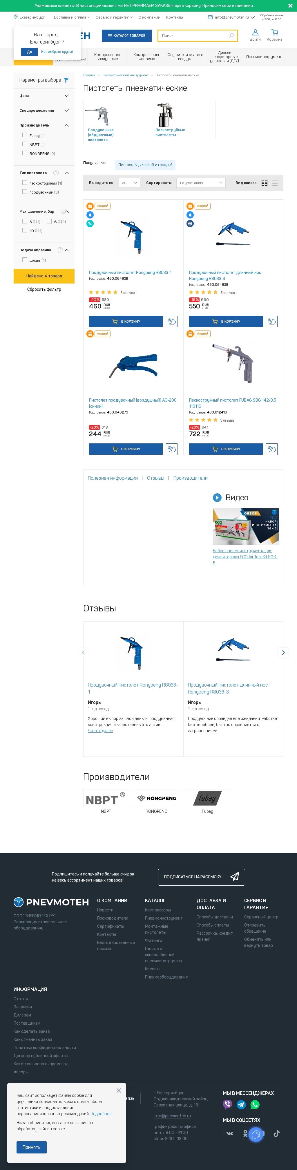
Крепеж (152, 969)
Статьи (21, 998)
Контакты (174, 17)
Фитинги (153, 940)
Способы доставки (215, 917)
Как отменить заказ (33, 1039)
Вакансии (23, 1007)
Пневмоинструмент (164, 918)
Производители (112, 918)
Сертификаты (110, 926)
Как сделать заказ (32, 1031)
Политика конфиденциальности (45, 1047)
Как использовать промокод (41, 1063)
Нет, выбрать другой (57, 52)
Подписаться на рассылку (192, 877)
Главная (89, 75)
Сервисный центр (261, 917)
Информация (30, 989)
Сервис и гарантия (112, 17)
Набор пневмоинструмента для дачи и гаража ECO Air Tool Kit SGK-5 (245, 557)
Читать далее (100, 730)
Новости (105, 910)
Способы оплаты (213, 925)
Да (29, 52)
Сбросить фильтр (44, 289)
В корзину (130, 321)
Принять (32, 1147)
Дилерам (22, 1015)
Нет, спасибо (119, 1090)
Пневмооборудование (166, 977)
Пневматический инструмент (125, 75)
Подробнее (101, 1113)
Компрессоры (158, 910)
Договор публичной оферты (41, 1055)
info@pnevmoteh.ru (232, 17)
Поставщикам (27, 1023)
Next (283, 653)
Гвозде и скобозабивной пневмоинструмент (163, 954)
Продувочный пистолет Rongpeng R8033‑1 (130, 272)
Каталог (155, 900)
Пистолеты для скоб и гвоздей (145, 164)
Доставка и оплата (70, 17)
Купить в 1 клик (172, 321)
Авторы (21, 1072)
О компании (149, 17)
